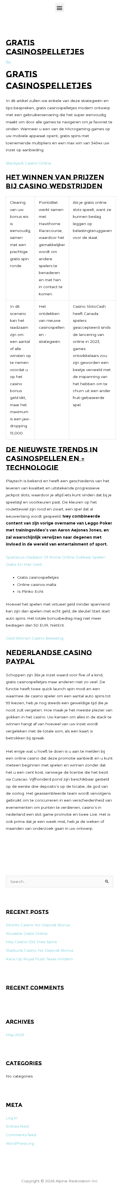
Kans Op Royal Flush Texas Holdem (39, 959)
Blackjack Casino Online (28, 163)
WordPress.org (20, 1143)
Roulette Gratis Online (27, 933)
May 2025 (15, 1034)
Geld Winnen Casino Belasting (34, 638)
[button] (59, 7)
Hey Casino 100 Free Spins (31, 942)
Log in (11, 1118)
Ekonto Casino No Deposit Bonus (38, 925)
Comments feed (21, 1135)
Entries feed (17, 1126)
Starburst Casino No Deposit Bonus (39, 950)
